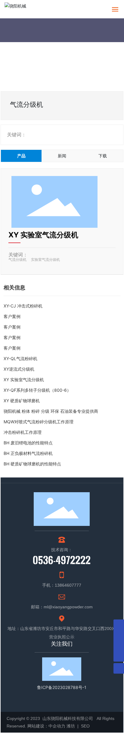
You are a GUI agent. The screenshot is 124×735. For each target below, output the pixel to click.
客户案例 (12, 316)
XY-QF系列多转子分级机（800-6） (37, 390)
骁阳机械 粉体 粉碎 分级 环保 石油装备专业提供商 (51, 411)
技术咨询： (61, 549)
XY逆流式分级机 (19, 369)
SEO (85, 726)
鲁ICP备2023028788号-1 (61, 687)
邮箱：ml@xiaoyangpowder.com (62, 606)
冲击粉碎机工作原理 (23, 432)
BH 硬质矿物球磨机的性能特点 (32, 463)
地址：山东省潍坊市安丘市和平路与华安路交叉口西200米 (62, 628)
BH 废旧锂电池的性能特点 (28, 442)
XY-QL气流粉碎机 (20, 358)
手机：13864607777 (61, 585)
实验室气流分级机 (45, 259)
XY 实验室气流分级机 (43, 234)
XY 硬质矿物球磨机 (22, 400)
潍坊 (71, 726)
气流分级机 (17, 259)
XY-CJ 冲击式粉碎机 (23, 305)
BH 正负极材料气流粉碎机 (28, 453)
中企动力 (56, 726)
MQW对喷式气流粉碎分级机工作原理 (38, 421)
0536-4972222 (62, 560)
